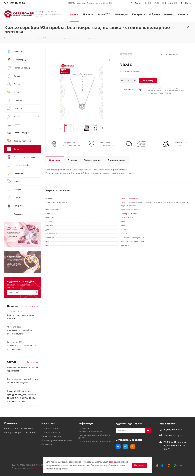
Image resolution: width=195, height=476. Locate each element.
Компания (10, 423)
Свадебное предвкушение (132, 237)
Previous (61, 128)
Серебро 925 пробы (129, 213)
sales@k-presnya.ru (173, 435)
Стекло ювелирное (129, 198)
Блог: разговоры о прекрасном (20, 432)
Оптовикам (47, 444)
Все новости (31, 306)
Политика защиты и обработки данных (95, 436)
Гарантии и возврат (51, 436)
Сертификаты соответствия (18, 428)
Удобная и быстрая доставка (141, 143)
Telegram (125, 446)
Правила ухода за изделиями (56, 440)
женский (125, 245)
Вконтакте (118, 446)
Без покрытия (127, 217)
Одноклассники (132, 446)
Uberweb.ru (37, 468)
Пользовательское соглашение (95, 441)
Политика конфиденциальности (90, 429)
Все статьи (32, 362)
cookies (112, 461)
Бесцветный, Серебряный (132, 241)
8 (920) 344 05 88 (173, 429)
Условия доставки (50, 432)
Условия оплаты (49, 428)
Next (102, 128)
